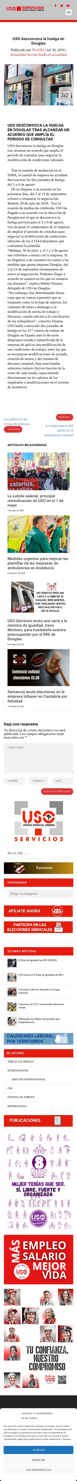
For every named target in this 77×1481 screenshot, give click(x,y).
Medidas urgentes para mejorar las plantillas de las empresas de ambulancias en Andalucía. (38, 563)
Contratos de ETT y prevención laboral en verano (41, 1006)
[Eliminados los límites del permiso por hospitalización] (12, 1021)
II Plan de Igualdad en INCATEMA (37, 960)
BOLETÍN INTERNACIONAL (28, 1079)
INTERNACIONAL (18, 1070)
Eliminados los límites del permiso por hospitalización (39, 1021)
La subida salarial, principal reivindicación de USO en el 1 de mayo (36, 500)
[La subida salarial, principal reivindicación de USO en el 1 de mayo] (39, 471)
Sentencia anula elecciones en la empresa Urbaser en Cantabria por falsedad (37, 696)
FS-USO (38, 50)
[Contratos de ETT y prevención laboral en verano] (12, 1006)
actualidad (59, 55)
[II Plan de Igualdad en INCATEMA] (12, 962)
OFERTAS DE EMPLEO (21, 1097)
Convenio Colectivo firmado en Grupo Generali (39, 991)
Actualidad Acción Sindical (30, 55)
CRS (10, 1088)
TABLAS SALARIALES (21, 1061)
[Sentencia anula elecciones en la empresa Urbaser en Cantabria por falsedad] (39, 667)
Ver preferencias (38, 1469)
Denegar (38, 1460)
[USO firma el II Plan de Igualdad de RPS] (12, 977)
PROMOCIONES (17, 1106)
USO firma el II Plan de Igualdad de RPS (40, 975)
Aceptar (39, 1450)
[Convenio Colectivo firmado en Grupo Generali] (12, 992)
